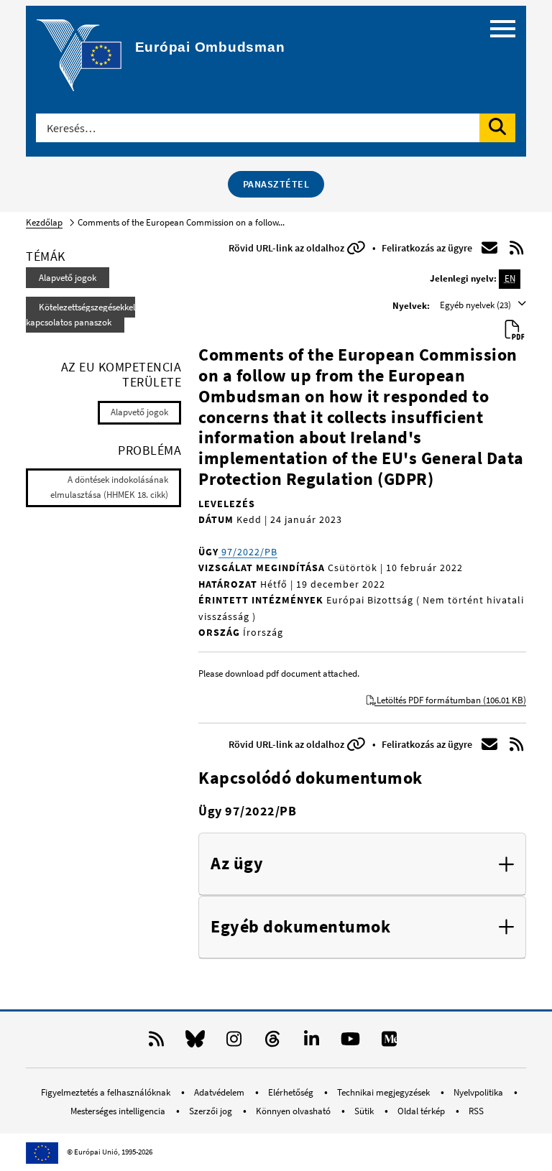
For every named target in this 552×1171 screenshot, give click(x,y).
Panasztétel (276, 183)
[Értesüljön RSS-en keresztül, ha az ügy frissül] (517, 248)
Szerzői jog (211, 1111)
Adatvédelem (220, 1092)
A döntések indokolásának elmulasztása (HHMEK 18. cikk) (109, 487)
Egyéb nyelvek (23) (476, 305)
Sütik (365, 1111)
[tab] (362, 864)
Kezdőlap (44, 222)
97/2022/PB (247, 551)
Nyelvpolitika (479, 1092)
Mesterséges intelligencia (118, 1111)
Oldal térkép (422, 1111)
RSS (476, 1111)
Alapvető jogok (67, 278)
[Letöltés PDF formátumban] (515, 330)
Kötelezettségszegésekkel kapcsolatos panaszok (80, 314)
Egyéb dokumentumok (300, 927)
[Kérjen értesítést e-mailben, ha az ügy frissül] (489, 248)
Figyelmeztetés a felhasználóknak (106, 1092)
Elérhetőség (292, 1092)
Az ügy (237, 863)
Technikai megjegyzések (384, 1092)
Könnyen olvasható (294, 1111)
